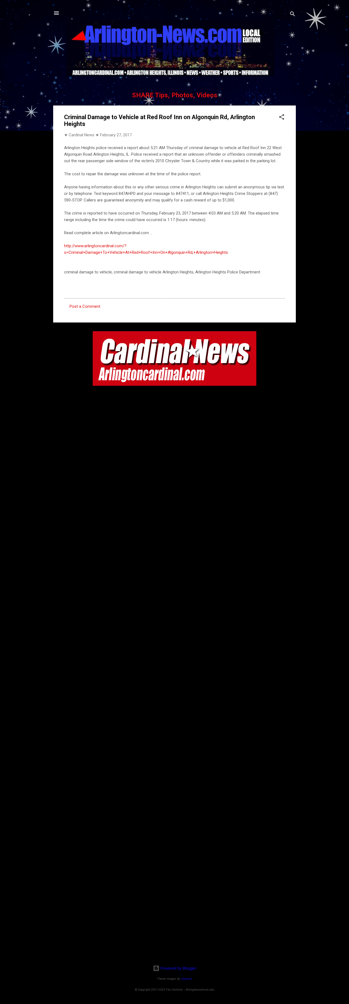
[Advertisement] (174, 925)
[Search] (292, 15)
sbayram (186, 979)
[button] (281, 118)
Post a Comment (85, 306)
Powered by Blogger (178, 968)
